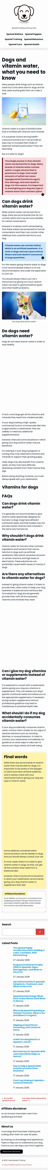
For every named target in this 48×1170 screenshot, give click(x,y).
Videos (29, 1165)
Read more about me (11, 1151)
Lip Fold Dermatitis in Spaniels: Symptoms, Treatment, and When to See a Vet (29, 984)
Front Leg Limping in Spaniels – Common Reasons (29, 1081)
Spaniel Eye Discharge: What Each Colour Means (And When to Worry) (29, 998)
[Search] (40, 932)
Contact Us (6, 1165)
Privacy (22, 1165)
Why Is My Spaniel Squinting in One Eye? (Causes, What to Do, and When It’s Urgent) (29, 1013)
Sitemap (14, 1165)
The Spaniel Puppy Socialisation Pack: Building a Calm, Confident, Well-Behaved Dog (28, 951)
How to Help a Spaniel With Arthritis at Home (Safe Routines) (27, 1068)
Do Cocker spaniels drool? (8, 1099)
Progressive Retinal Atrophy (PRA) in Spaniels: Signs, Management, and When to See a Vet (28, 968)
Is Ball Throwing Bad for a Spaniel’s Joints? (26, 1040)
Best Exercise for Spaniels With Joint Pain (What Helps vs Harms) (29, 1054)
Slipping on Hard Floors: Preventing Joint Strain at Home (26, 1027)
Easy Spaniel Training (16, 1160)
